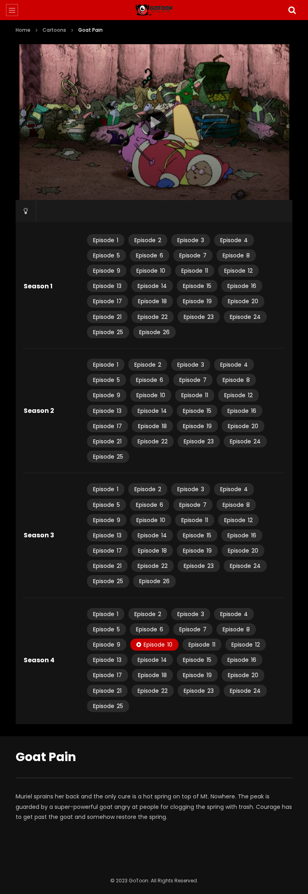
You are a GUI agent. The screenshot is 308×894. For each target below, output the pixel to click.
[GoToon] (154, 10)
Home (23, 30)
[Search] (292, 10)
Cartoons (54, 30)
